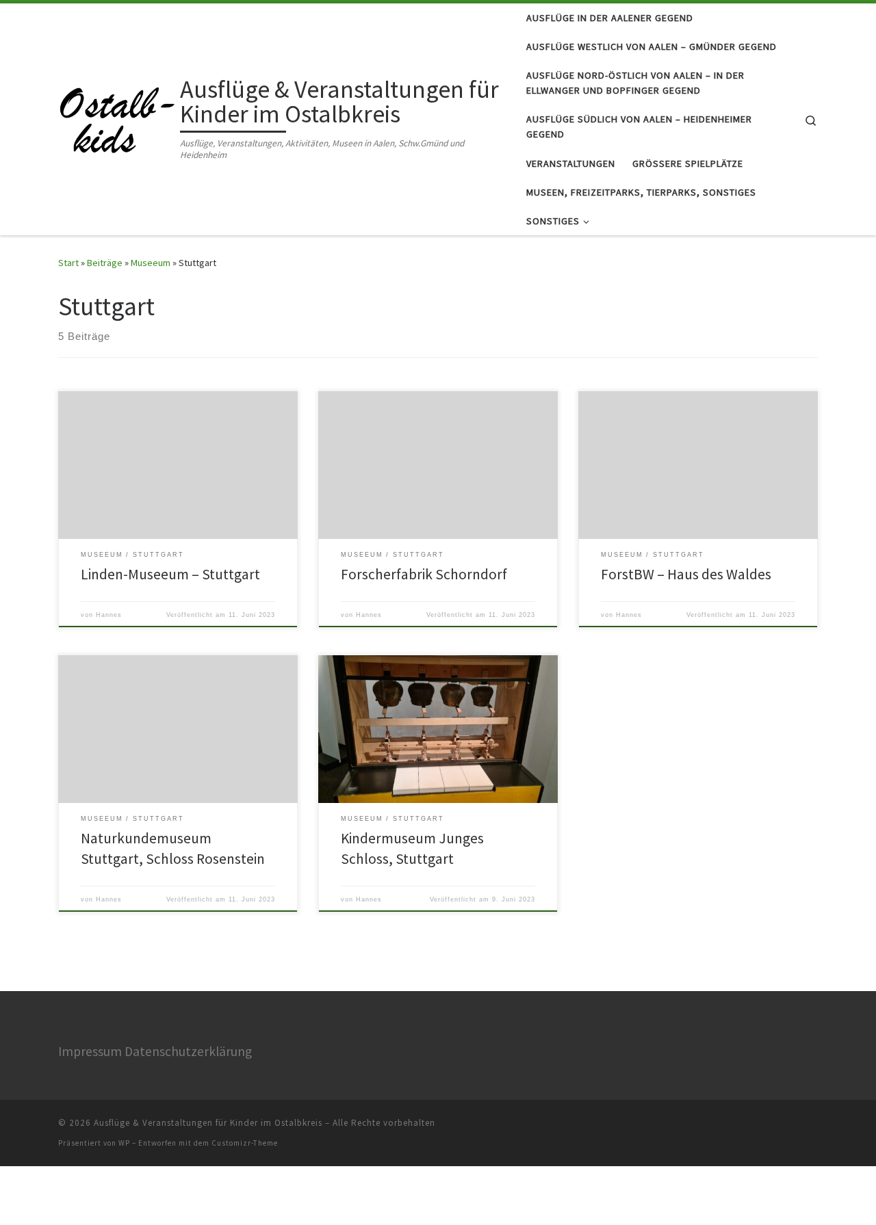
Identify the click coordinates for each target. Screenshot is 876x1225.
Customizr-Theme (244, 1143)
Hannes (109, 614)
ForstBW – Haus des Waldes (686, 574)
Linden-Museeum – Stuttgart (170, 574)
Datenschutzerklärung (188, 1051)
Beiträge (105, 262)
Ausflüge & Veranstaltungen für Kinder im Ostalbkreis (208, 1123)
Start (68, 262)
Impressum (90, 1051)
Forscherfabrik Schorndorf (424, 574)
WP (124, 1143)
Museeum (150, 262)
